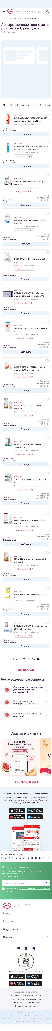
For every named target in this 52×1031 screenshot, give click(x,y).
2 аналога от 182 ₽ (25, 454)
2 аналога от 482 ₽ (25, 490)
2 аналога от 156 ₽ (25, 338)
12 (29, 659)
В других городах (9, 130)
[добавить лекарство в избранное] (47, 115)
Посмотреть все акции (26, 781)
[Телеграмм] (34, 948)
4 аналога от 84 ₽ (25, 156)
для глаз (18, 115)
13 (33, 659)
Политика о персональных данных (26, 999)
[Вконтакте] (18, 948)
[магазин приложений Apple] (17, 810)
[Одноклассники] (26, 948)
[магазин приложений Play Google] (35, 810)
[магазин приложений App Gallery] (17, 816)
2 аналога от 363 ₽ (25, 377)
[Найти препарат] (32, 11)
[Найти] (47, 11)
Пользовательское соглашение (26, 1002)
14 (38, 659)
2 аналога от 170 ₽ (25, 230)
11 (24, 659)
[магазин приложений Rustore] (35, 816)
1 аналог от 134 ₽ (24, 191)
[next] (42, 659)
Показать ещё (26, 669)
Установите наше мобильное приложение (26, 972)
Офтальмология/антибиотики (26, 152)
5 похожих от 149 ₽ (25, 269)
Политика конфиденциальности (26, 995)
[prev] (10, 659)
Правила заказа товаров (26, 1006)
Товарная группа (24, 105)
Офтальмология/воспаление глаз (27, 124)
